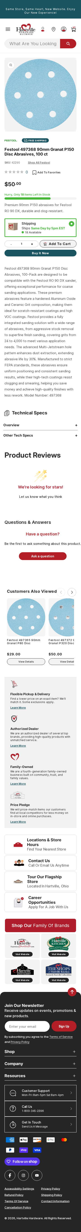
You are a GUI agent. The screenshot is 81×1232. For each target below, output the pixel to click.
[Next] (72, 592)
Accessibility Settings (19, 1188)
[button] (7, 29)
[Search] (68, 43)
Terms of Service (61, 1036)
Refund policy (13, 1194)
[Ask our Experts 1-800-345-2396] (42, 29)
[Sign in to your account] (63, 29)
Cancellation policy (17, 1207)
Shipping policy (51, 1194)
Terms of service (16, 1201)
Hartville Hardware (30, 1218)
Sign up (64, 1026)
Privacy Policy (20, 1042)
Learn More (18, 707)
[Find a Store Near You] (53, 29)
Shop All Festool (39, 162)
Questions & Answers (27, 522)
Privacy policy (50, 1188)
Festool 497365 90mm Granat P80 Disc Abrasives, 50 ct (23, 642)
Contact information (55, 1201)
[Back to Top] (72, 991)
